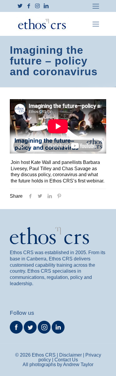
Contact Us (66, 359)
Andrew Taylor (78, 364)
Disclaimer (70, 354)
